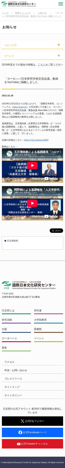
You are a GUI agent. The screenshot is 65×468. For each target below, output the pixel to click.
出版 (4, 329)
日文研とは (8, 310)
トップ (5, 13)
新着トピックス (23, 13)
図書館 (38, 329)
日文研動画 (12, 240)
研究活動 (7, 319)
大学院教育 (40, 319)
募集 (4, 347)
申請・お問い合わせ (15, 370)
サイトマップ (12, 387)
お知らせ (42, 13)
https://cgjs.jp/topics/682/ (36, 140)
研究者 (38, 310)
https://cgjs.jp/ (20, 107)
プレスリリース (13, 378)
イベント (39, 338)
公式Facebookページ (34, 432)
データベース (9, 338)
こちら (41, 64)
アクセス (9, 362)
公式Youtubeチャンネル (34, 443)
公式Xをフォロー (34, 421)
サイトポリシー (13, 395)
